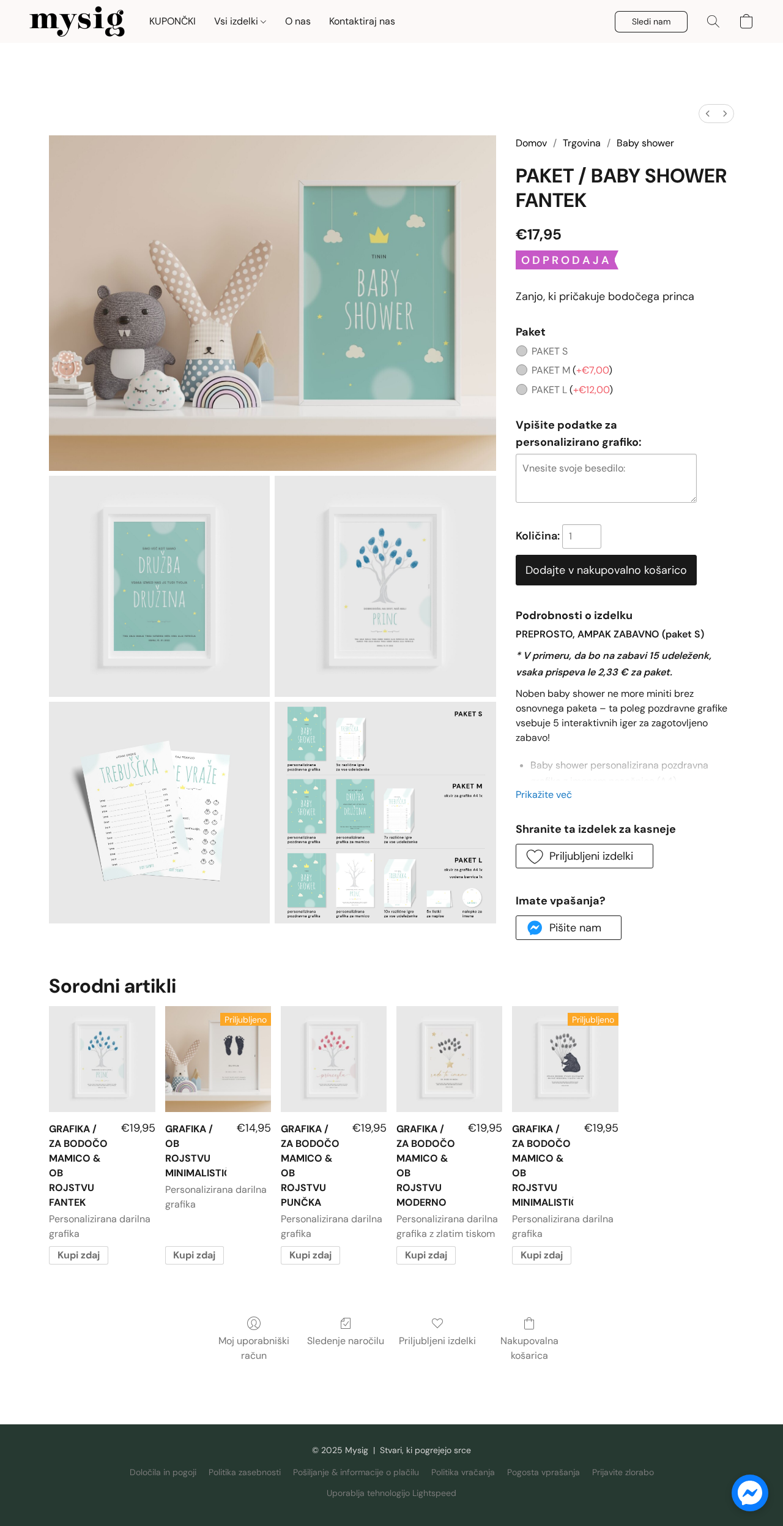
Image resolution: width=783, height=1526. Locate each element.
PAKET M (572, 370)
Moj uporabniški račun (253, 1348)
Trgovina (582, 143)
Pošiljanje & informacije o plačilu (356, 1472)
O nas (298, 21)
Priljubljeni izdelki (437, 1340)
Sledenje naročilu (345, 1340)
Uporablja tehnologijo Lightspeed (391, 1492)
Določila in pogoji (163, 1472)
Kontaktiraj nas (362, 21)
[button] (77, 21)
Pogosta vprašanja (543, 1472)
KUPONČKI (172, 21)
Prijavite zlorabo (623, 1472)
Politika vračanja (463, 1472)
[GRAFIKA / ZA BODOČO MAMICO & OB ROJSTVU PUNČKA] (334, 1059)
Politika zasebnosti (245, 1472)
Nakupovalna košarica (529, 1348)
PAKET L (572, 389)
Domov (531, 143)
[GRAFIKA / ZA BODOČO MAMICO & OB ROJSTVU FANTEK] (102, 1059)
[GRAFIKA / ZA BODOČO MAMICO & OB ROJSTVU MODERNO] (449, 1059)
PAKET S (550, 351)
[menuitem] (707, 113)
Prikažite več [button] (544, 794)
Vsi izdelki (237, 21)
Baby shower (645, 143)
